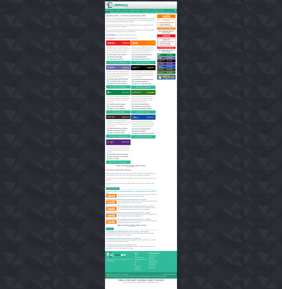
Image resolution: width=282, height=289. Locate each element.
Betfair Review (152, 268)
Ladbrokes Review (153, 262)
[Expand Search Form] (175, 10)
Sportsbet (157, 12)
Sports (112, 10)
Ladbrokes (137, 12)
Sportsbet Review (153, 255)
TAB (124, 175)
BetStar (116, 12)
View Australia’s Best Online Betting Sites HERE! (126, 38)
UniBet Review (152, 266)
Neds (142, 12)
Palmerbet (147, 12)
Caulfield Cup (138, 268)
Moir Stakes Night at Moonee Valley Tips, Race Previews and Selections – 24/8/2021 (128, 219)
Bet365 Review (152, 264)
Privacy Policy (125, 274)
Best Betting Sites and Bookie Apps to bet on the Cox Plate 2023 (123, 238)
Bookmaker (126, 12)
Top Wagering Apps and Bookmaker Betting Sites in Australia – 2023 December (127, 231)
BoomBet (132, 12)
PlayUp (152, 12)
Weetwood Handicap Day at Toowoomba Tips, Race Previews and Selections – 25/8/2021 (130, 206)
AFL (135, 262)
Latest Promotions (139, 257)
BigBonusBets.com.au (111, 274)
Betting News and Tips (157, 10)
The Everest (137, 266)
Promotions (125, 10)
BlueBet (120, 12)
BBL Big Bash (138, 269)
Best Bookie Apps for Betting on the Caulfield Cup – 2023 (121, 245)
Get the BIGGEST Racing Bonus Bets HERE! (126, 35)
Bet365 (111, 12)
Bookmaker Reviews (134, 10)
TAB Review (151, 259)
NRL (136, 264)
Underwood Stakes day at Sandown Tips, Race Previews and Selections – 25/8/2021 (128, 212)
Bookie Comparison (146, 10)
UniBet (161, 12)
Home (107, 10)
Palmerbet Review (153, 261)
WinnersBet (167, 12)
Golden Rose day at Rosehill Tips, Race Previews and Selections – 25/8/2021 (126, 199)
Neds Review (152, 257)
